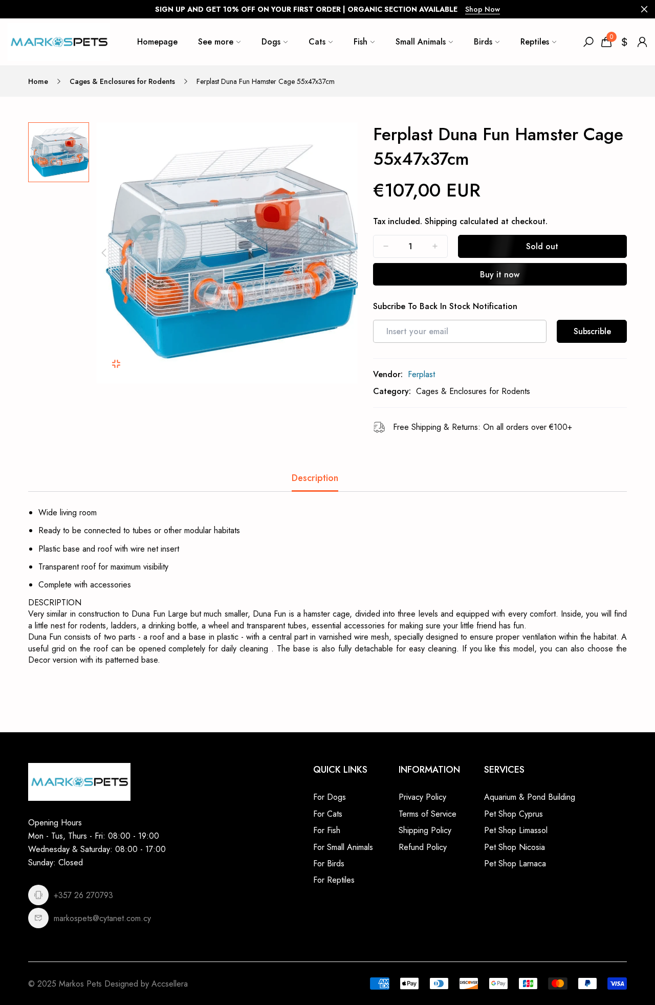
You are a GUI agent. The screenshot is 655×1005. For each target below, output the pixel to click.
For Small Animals (343, 847)
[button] (103, 252)
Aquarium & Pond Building (529, 797)
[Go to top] (614, 964)
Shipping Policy (425, 830)
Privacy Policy (422, 797)
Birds (483, 42)
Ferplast (421, 374)
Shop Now (482, 9)
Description (315, 478)
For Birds (328, 863)
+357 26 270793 (83, 895)
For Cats (327, 814)
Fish (360, 42)
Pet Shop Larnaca (515, 863)
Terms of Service (427, 814)
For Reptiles (334, 880)
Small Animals (421, 42)
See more (215, 42)
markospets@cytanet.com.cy (102, 918)
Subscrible (592, 331)
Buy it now (499, 274)
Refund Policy (423, 847)
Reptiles (534, 42)
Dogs (270, 42)
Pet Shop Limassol (516, 830)
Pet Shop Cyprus (513, 814)
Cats (317, 42)
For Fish (326, 830)
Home (38, 81)
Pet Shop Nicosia (514, 847)
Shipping (441, 221)
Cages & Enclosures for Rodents (122, 81)
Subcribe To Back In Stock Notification (445, 306)
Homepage (157, 42)
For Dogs (329, 797)
